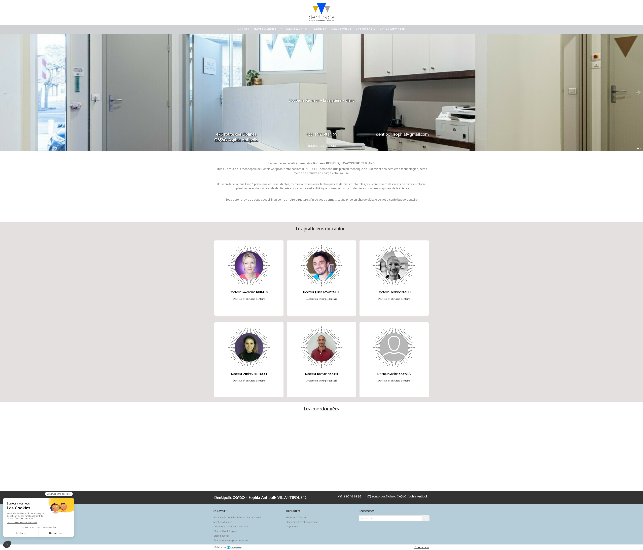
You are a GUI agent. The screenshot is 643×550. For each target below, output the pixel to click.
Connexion (421, 547)
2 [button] (640, 148)
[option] (321, 92)
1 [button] (638, 148)
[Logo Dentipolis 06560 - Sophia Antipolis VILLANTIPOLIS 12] (321, 20)
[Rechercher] (426, 518)
